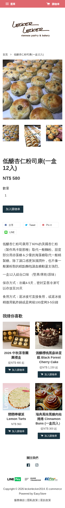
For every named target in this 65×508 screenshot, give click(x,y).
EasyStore (40, 493)
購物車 (55, 4)
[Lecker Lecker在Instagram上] (37, 465)
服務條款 (19, 500)
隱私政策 (32, 500)
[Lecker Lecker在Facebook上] (28, 465)
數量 (6, 188)
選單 (12, 4)
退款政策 (45, 500)
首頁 (5, 54)
